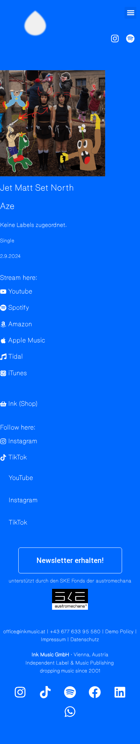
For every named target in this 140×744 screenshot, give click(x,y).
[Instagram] (115, 38)
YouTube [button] (21, 478)
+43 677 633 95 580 (75, 631)
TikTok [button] (18, 522)
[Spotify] (130, 38)
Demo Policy (119, 631)
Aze (7, 206)
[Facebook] (94, 692)
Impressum (53, 639)
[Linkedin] (120, 692)
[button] (130, 13)
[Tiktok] (45, 692)
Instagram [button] (23, 500)
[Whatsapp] (70, 711)
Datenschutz (84, 639)
